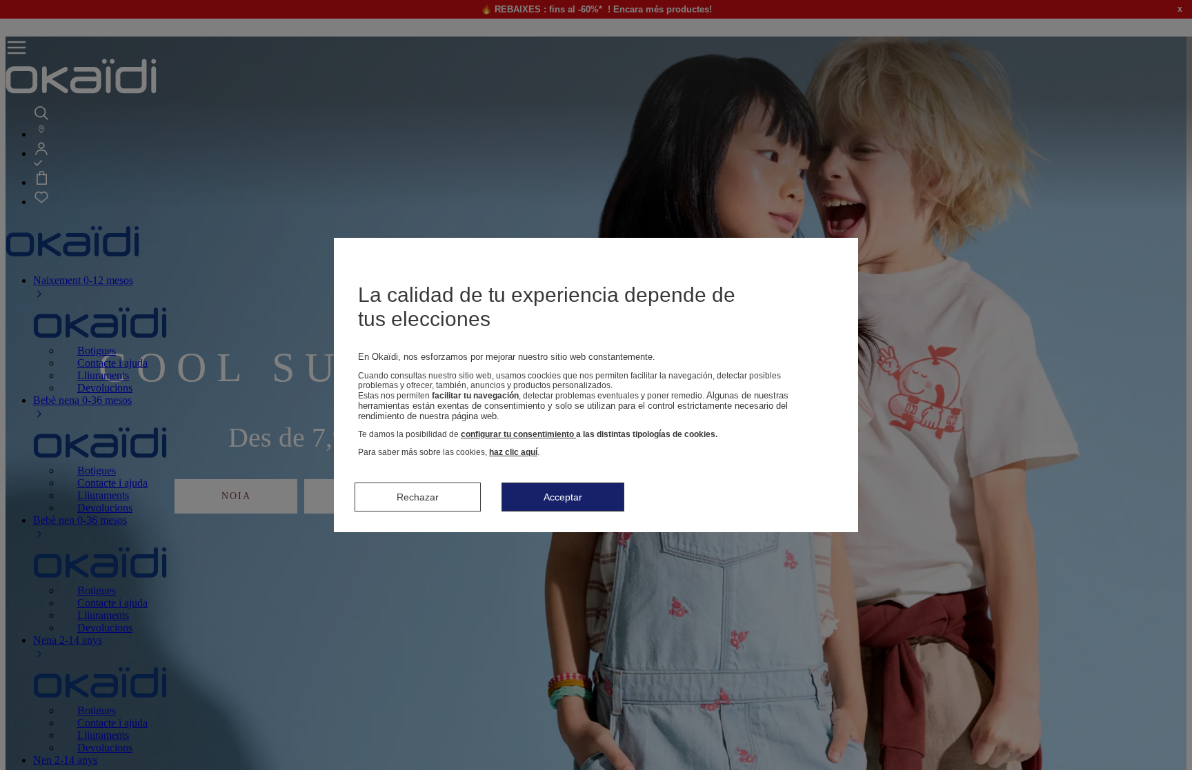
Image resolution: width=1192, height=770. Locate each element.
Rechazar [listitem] (418, 497)
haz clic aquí (513, 452)
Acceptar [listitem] (563, 497)
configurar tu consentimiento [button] (518, 434)
